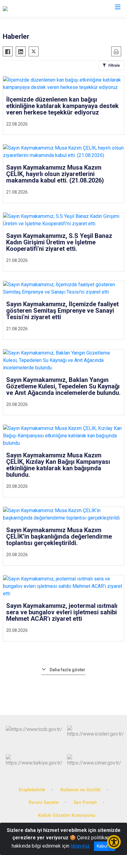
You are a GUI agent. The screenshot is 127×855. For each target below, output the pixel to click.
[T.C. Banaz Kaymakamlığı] (29, 8)
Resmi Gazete (44, 802)
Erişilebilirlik (32, 790)
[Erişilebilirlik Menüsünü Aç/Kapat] (114, 842)
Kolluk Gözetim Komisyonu (66, 815)
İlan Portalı (85, 802)
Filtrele (114, 65)
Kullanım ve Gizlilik (80, 790)
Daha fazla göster (67, 669)
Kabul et (105, 846)
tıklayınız (80, 846)
